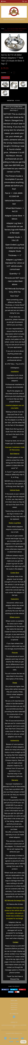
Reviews (17, 100)
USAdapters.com (18, 1033)
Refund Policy (14, 1009)
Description (10, 100)
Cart (25, 1)
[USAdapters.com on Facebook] (14, 1017)
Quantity (3, 72)
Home (2, 28)
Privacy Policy (14, 1005)
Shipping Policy (14, 1007)
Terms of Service (14, 1003)
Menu (4, 1)
